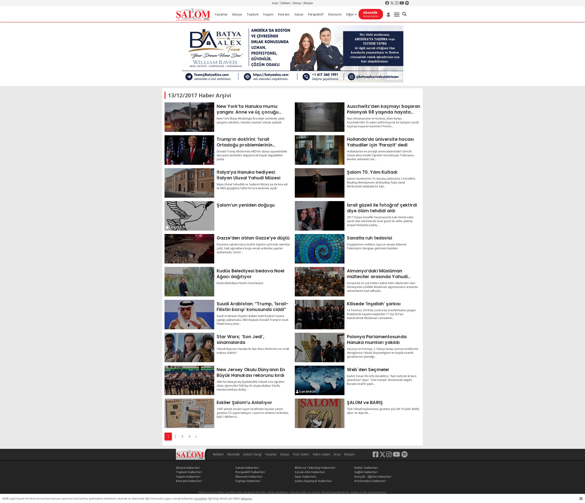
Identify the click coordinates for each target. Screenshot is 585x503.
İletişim (308, 3)
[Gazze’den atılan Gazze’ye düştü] (189, 248)
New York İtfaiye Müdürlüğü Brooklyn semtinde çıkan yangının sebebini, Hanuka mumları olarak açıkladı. (251, 120)
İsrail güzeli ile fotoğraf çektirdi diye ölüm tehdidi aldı (382, 208)
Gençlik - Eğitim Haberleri (372, 476)
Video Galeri (321, 454)
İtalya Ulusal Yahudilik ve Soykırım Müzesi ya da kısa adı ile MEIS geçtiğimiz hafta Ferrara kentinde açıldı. (252, 186)
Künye (297, 3)
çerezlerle (200, 498)
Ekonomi (334, 14)
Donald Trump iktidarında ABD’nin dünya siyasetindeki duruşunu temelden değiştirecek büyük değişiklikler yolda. (252, 155)
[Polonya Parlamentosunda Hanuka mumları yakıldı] (320, 347)
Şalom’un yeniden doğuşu (246, 205)
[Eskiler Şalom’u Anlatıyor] (189, 413)
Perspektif (316, 14)
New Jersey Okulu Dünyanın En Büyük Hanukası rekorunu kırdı (251, 372)
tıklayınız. (247, 498)
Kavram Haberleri (189, 481)
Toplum (253, 14)
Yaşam (268, 14)
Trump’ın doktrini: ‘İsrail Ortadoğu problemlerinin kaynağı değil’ (244, 142)
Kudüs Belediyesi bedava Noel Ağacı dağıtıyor (251, 273)
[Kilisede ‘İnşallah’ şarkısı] (320, 314)
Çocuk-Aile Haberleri (310, 472)
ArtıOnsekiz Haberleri (370, 481)
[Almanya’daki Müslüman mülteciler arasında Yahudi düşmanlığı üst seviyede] (320, 281)
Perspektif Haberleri (250, 472)
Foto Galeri (301, 454)
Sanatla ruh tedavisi (369, 238)
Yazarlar (221, 14)
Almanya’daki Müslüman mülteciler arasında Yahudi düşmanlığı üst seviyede (377, 273)
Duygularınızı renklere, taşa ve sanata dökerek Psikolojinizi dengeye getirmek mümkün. (376, 246)
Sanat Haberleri (247, 468)
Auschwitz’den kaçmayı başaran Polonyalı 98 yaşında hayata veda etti (383, 109)
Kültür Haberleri (366, 468)
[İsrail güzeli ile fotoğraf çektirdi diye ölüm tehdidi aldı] (320, 216)
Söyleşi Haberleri (248, 481)
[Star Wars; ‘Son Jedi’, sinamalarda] (189, 347)
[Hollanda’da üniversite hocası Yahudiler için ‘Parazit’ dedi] (320, 150)
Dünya (237, 14)
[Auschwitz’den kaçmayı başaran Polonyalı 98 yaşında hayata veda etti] (320, 117)
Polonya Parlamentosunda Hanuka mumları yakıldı (377, 339)
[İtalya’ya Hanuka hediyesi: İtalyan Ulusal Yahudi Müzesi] (189, 183)
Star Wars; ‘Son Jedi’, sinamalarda (240, 339)
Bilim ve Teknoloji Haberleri (315, 468)
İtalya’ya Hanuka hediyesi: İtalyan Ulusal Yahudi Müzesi (249, 175)
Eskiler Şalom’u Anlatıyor (244, 402)
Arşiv (275, 3)
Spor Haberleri (305, 476)
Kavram (284, 14)
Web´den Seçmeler (368, 370)
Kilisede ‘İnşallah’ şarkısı (374, 304)
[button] (404, 14)
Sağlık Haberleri (366, 472)
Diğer (350, 14)
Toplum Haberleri (189, 472)
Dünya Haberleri (188, 468)
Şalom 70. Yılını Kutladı (372, 172)
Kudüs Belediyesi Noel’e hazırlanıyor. (240, 283)
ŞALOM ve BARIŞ (365, 402)
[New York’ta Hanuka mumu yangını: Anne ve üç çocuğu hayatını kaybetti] (189, 117)
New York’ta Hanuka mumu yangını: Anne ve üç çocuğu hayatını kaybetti (248, 109)
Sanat (298, 14)
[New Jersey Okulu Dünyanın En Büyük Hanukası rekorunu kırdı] (189, 380)
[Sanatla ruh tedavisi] (320, 248)
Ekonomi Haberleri (249, 476)
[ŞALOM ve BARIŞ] (320, 413)
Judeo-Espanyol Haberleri (313, 481)
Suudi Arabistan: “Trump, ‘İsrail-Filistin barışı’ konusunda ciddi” (253, 306)
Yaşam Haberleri (188, 476)
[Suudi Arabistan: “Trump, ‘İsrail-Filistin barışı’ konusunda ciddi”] (189, 314)
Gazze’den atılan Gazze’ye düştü (253, 238)
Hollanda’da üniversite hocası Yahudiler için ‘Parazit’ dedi (380, 142)
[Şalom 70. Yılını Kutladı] (320, 183)
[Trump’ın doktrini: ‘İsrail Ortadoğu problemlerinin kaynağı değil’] (189, 150)
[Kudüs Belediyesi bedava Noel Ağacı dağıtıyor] (189, 281)
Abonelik (233, 454)
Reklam (286, 3)
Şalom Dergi (252, 454)
